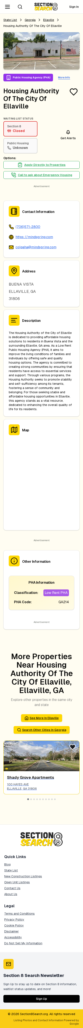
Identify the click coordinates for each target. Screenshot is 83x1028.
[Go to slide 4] (37, 799)
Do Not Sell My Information (23, 943)
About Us (10, 894)
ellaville (48, 20)
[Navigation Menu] (7, 7)
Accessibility (13, 937)
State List (10, 20)
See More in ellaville (44, 718)
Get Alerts (68, 138)
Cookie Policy (14, 925)
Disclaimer (11, 931)
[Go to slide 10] (55, 799)
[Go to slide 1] (28, 799)
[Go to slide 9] (52, 799)
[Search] (20, 7)
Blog (7, 864)
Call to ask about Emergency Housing (45, 175)
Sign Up (41, 998)
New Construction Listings (23, 876)
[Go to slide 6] (43, 799)
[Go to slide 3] (34, 799)
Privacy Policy (14, 919)
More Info (64, 77)
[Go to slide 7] (46, 799)
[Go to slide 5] (40, 799)
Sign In (74, 6)
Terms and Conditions (19, 913)
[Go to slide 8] (49, 799)
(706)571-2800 (28, 227)
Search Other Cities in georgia (44, 730)
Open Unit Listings (17, 882)
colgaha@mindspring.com (36, 247)
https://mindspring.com (34, 237)
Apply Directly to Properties (45, 165)
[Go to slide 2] (31, 799)
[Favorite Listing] (74, 92)
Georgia (30, 20)
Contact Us (12, 888)
